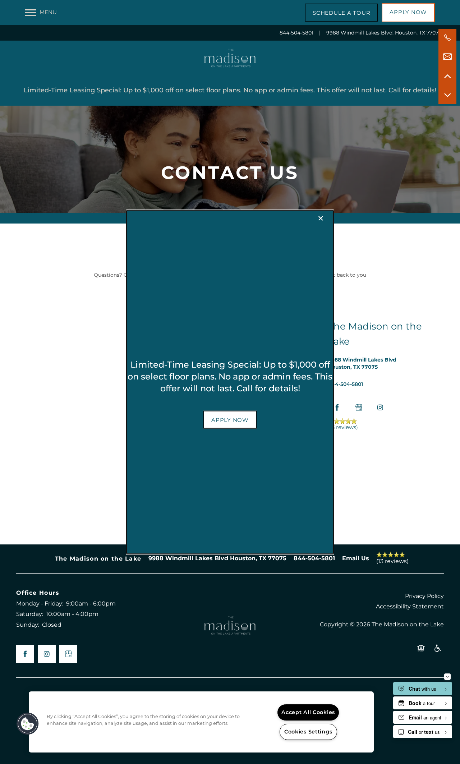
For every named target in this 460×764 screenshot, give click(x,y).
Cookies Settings (308, 732)
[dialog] (230, 382)
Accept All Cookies (308, 712)
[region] (201, 722)
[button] (230, 420)
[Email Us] (447, 57)
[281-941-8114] (447, 38)
